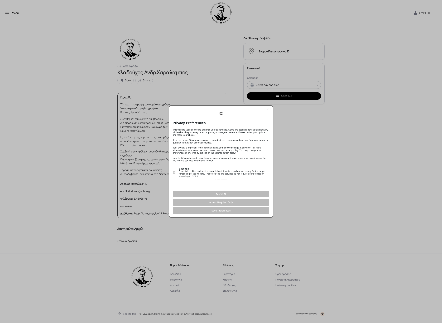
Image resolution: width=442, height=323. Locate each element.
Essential (184, 168)
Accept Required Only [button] (221, 202)
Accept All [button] (221, 194)
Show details (221, 180)
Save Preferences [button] (220, 210)
